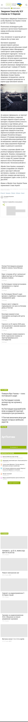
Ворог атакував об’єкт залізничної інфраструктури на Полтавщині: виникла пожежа (13, 276)
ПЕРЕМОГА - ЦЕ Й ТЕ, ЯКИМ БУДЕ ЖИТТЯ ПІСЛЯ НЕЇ (13, 552)
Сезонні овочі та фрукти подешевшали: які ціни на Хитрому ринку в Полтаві (14, 306)
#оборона (18, 193)
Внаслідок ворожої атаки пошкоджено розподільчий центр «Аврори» (13, 316)
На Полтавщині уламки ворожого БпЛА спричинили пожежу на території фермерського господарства (13, 337)
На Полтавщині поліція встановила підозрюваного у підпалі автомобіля (14, 286)
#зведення (8, 193)
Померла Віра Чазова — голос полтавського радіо (13, 394)
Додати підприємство (14, 482)
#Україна (13, 193)
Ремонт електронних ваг (10, 573)
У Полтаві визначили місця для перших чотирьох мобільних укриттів (14, 419)
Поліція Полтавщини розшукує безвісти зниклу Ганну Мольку (12, 267)
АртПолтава (8, 436)
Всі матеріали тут (14, 447)
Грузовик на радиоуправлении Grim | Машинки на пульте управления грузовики (12, 617)
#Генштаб (3, 193)
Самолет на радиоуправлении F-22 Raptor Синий (13, 594)
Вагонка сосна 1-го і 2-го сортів (13, 639)
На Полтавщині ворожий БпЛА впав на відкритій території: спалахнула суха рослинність (14, 411)
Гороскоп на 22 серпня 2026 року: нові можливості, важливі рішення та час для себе (14, 326)
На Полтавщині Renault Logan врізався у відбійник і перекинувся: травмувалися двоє (14, 296)
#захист (23, 193)
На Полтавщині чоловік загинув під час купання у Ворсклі (12, 402)
